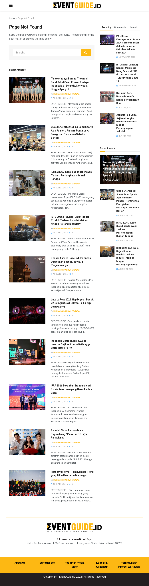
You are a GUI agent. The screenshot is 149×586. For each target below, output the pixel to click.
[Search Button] (86, 52)
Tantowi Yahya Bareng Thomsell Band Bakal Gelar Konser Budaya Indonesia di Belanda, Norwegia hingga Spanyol (119, 169)
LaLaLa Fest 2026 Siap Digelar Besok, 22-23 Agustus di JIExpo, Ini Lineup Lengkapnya (72, 303)
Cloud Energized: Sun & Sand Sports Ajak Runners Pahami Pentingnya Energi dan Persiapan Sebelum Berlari (127, 201)
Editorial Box (47, 562)
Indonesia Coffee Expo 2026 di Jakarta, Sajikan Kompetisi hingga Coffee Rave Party (70, 344)
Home (12, 18)
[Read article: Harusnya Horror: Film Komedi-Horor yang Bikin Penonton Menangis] (27, 483)
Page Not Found (26, 18)
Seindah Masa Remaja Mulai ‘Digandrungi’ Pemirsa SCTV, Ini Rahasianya (69, 434)
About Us (20, 562)
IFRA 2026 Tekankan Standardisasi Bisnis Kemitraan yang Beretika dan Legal (71, 389)
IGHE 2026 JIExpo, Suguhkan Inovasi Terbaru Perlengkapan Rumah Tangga (71, 175)
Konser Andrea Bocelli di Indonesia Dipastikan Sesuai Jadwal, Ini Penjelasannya (71, 262)
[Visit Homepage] (77, 5)
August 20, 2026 (60, 484)
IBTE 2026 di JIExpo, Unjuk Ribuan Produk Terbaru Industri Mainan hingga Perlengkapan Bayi (70, 220)
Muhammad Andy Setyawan (66, 94)
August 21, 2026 (60, 98)
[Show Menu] (11, 5)
